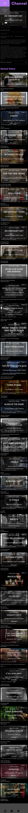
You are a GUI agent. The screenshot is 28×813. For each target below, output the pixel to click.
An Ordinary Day (14, 235)
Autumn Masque (14, 447)
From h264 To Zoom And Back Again (14, 332)
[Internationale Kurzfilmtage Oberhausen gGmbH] (5, 3)
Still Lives (14, 197)
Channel (19, 3)
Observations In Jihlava (14, 312)
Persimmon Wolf (14, 696)
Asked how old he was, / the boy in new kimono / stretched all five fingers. (14, 657)
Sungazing (14, 773)
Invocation (14, 581)
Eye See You (14, 600)
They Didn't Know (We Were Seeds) (14, 638)
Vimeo (18, 811)
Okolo (14, 466)
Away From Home (14, 351)
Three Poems (14, 389)
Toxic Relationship (14, 542)
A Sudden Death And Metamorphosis (14, 427)
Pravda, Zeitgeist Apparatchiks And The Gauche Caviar (14, 293)
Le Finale (14, 504)
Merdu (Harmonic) (14, 716)
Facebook (11, 811)
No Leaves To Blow (14, 735)
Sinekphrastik (14, 792)
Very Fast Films (14, 254)
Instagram (5, 811)
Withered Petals (14, 158)
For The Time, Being (14, 178)
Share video (25, 26)
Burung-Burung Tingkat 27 (14, 82)
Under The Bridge (14, 754)
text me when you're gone (14, 370)
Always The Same (14, 408)
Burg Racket (14, 485)
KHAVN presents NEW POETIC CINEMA (8, 86)
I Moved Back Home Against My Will (14, 101)
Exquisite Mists (14, 619)
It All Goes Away (14, 677)
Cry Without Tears (14, 216)
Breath (14, 523)
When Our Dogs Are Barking (14, 273)
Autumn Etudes (14, 561)
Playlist (4, 10)
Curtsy (14, 120)
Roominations (14, 139)
